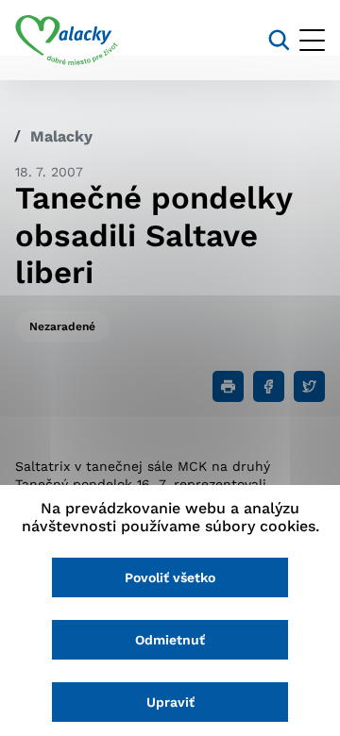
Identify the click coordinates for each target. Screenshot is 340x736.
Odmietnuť (170, 639)
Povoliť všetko (170, 577)
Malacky (61, 136)
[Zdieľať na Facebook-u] (268, 386)
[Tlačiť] (228, 386)
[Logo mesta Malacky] (66, 40)
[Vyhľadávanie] (279, 40)
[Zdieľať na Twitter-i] (309, 386)
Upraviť (170, 702)
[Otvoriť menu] (312, 40)
